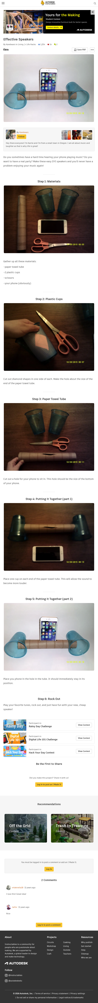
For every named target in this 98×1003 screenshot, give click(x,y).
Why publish (87, 942)
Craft (49, 953)
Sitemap (85, 953)
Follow (21, 136)
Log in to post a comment (49, 925)
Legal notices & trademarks (71, 997)
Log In (49, 869)
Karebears (10, 44)
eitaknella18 (17, 887)
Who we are (86, 957)
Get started (86, 946)
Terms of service (42, 993)
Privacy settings (77, 993)
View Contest (84, 725)
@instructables (15, 975)
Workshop (51, 946)
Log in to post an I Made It (49, 784)
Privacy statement (60, 993)
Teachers (67, 953)
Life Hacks (31, 44)
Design (50, 950)
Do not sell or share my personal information (37, 997)
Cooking (67, 942)
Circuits (50, 942)
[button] (3, 3)
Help (83, 950)
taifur (14, 907)
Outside (66, 950)
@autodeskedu (15, 980)
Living (21, 44)
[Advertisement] (49, 22)
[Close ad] (93, 12)
